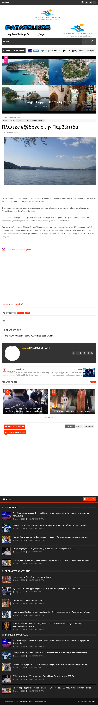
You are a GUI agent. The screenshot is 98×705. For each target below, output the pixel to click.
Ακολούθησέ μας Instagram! (19, 249)
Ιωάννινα (10, 133)
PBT (94, 701)
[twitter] (73, 353)
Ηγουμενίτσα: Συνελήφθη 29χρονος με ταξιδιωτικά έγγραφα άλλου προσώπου (46, 589)
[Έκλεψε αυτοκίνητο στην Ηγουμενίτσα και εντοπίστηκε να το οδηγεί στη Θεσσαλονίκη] (6, 528)
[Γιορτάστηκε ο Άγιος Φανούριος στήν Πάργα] (6, 579)
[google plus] (80, 353)
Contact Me (91, 499)
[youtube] (84, 353)
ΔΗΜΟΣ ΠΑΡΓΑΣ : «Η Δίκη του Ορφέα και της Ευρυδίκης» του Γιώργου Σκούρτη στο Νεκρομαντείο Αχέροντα (49, 625)
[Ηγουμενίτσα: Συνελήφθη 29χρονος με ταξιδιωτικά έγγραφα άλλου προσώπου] (25, 401)
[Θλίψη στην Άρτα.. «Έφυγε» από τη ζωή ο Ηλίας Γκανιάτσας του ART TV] (6, 551)
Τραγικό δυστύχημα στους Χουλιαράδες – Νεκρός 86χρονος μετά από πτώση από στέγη (50, 537)
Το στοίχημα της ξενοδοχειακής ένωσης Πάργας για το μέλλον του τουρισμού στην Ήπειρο (52, 560)
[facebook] (77, 353)
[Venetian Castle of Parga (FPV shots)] (49, 84)
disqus (79, 426)
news (36, 50)
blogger (70, 426)
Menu (6, 2)
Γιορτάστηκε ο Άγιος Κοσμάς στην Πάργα (71, 411)
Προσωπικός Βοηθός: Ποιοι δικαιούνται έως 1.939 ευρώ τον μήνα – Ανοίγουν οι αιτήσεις (51, 612)
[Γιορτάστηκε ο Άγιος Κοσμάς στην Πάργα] (72, 401)
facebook (89, 426)
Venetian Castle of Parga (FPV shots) (49, 102)
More (92, 382)
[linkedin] (91, 353)
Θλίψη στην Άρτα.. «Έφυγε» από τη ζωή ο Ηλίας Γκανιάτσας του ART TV (43, 549)
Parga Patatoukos (26, 701)
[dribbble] (88, 353)
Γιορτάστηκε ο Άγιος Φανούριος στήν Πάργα (32, 577)
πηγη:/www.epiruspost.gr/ (12, 304)
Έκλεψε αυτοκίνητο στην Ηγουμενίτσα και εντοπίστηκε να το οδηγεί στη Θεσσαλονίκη (50, 525)
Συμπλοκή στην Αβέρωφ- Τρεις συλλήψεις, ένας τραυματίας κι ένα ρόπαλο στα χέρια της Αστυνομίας (51, 514)
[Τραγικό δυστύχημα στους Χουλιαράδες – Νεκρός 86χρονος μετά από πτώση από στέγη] (6, 539)
